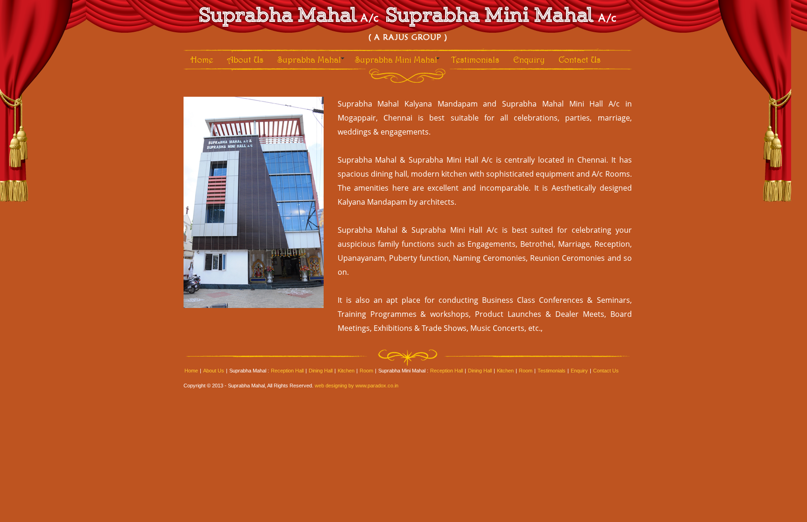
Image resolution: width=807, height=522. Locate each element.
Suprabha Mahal (309, 59)
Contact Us (580, 59)
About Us (245, 59)
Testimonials (475, 59)
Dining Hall (321, 370)
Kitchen (346, 370)
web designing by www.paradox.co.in (356, 385)
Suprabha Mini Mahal (396, 59)
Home (202, 59)
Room (366, 370)
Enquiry (529, 59)
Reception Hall (287, 370)
